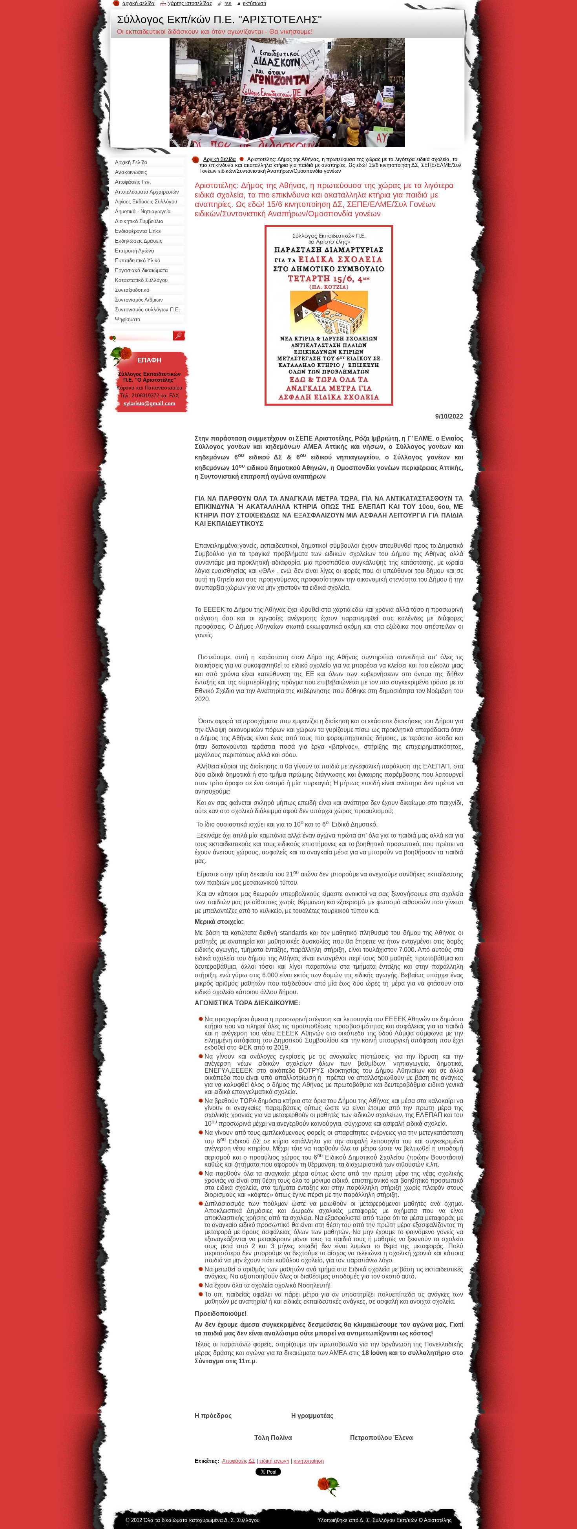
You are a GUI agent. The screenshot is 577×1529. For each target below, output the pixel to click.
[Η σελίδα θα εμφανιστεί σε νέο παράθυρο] (329, 408)
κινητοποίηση (309, 1461)
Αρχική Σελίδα (219, 159)
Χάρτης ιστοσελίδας (190, 3)
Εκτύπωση (254, 3)
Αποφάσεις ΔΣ (238, 1461)
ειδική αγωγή (274, 1461)
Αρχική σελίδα (138, 3)
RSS (228, 3)
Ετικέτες (206, 1461)
